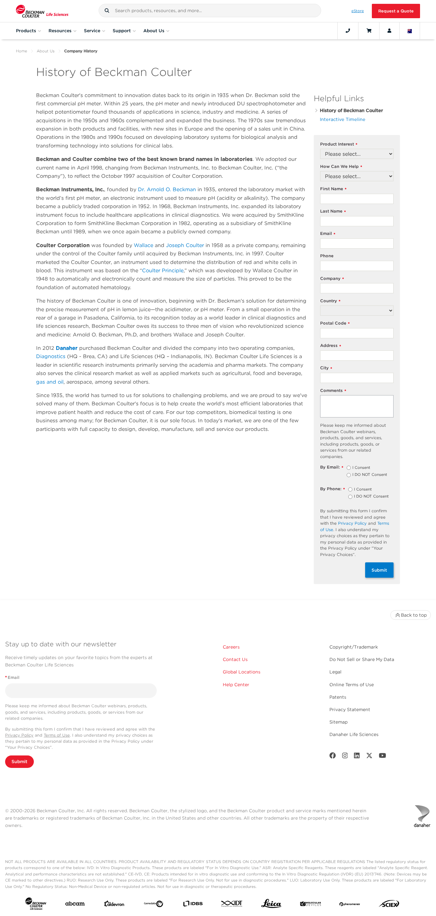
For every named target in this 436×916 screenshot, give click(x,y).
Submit (379, 570)
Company (332, 279)
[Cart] (368, 30)
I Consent (361, 468)
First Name (333, 189)
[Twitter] (369, 757)
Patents (337, 697)
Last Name (333, 211)
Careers (231, 646)
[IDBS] (193, 905)
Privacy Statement (349, 709)
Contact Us (235, 659)
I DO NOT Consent (369, 475)
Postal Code (335, 323)
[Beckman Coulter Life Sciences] (42, 11)
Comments (333, 391)
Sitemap (338, 722)
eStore (357, 11)
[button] (107, 10)
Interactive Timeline (342, 119)
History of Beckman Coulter (351, 110)
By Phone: (332, 489)
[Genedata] (153, 905)
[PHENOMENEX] (350, 905)
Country (330, 301)
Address (330, 346)
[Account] (389, 30)
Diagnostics (50, 356)
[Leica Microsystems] (271, 905)
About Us (46, 51)
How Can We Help (341, 166)
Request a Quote (396, 11)
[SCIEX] (389, 905)
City (326, 368)
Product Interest (338, 144)
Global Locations (241, 671)
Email (327, 234)
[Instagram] (345, 757)
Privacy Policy (352, 523)
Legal (335, 671)
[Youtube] (382, 757)
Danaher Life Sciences (354, 734)
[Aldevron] (114, 905)
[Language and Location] (410, 30)
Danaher (67, 348)
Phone (327, 255)
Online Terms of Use (351, 684)
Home (21, 51)
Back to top (414, 615)
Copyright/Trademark (353, 646)
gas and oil (50, 382)
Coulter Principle (163, 270)
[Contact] (348, 30)
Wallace (143, 245)
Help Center (236, 684)
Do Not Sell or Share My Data (361, 659)
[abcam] (75, 905)
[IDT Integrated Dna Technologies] (232, 905)
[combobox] (209, 10)
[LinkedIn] (357, 757)
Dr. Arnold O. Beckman (167, 189)
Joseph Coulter (185, 245)
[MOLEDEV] (310, 905)
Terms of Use (57, 735)
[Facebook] (332, 757)
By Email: (331, 467)
